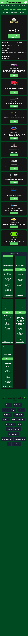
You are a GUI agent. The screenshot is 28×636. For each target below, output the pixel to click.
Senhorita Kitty (10, 424)
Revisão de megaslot (7, 342)
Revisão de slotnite (8, 295)
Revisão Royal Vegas (14, 115)
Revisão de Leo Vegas (14, 149)
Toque (8, 270)
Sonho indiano (18, 414)
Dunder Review (20, 342)
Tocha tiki (21, 410)
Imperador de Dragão (9, 410)
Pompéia (5, 419)
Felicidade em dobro (18, 419)
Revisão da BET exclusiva (14, 208)
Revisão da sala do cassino (14, 177)
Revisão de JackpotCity (14, 68)
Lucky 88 (9, 429)
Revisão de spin (14, 86)
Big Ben (17, 429)
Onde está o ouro (7, 439)
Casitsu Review (20, 295)
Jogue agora (14, 75)
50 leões (8, 405)
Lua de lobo (16, 444)
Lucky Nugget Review (14, 222)
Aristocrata (19, 42)
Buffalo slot (7, 414)
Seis (9, 444)
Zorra (19, 424)
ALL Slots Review (14, 132)
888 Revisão (14, 239)
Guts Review (14, 164)
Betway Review (14, 193)
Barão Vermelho (20, 439)
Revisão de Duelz (7, 386)
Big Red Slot (17, 405)
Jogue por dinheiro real (14, 36)
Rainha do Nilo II (13, 434)
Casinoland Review (14, 101)
